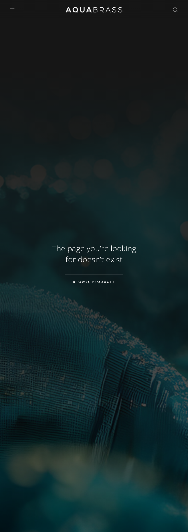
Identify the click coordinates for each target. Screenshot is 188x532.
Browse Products (94, 282)
